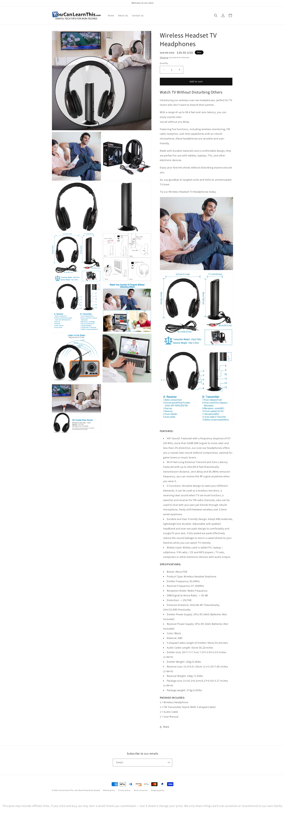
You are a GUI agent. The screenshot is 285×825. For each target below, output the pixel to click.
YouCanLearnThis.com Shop (71, 790)
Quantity (164, 63)
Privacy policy (124, 790)
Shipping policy (158, 790)
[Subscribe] (168, 762)
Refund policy (109, 790)
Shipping (164, 57)
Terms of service (141, 790)
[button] (215, 15)
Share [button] (166, 726)
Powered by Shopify (91, 790)
